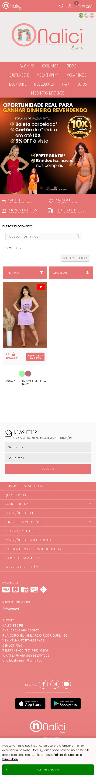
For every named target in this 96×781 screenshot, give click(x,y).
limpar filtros (77, 258)
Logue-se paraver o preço (35, 356)
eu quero (48, 468)
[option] (48, 146)
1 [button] (41, 188)
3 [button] (55, 188)
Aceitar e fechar (48, 769)
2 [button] (48, 188)
